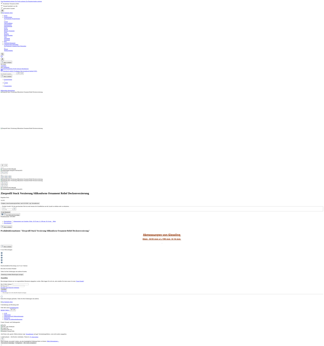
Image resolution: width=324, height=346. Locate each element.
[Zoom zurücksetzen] (6, 177)
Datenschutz (7, 315)
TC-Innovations (34, 337)
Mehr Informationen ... (53, 341)
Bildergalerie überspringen (8, 90)
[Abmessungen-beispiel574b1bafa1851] (22, 128)
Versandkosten (29, 334)
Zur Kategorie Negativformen (12, 18)
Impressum (7, 318)
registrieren (6, 67)
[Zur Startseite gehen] (7, 13)
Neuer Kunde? (80, 281)
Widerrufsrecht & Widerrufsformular (13, 316)
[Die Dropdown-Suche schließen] (22, 73)
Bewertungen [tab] (8, 223)
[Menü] (2, 10)
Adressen (19, 68)
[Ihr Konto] (2, 59)
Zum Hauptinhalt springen (8, 1)
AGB (5, 313)
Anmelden (3, 65)
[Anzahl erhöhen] (14, 209)
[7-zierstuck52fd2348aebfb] (22, 92)
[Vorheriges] (2, 165)
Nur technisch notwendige (7, 343)
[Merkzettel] (2, 57)
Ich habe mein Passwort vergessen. (10, 287)
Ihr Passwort (4, 286)
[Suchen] (2, 54)
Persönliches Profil (11, 68)
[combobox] (8, 74)
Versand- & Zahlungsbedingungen (13, 319)
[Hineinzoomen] (9, 177)
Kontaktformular (14, 307)
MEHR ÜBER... (5, 310)
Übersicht (3, 68)
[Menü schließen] (4, 20)
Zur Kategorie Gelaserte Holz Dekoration (15, 46)
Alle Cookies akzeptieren (30, 343)
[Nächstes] (6, 165)
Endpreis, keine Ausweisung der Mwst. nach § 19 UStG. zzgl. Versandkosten (20, 203)
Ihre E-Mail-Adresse (7, 284)
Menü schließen (7, 62)
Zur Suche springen (20, 1)
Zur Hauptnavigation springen (34, 1)
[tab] (30, 221)
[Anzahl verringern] (3, 209)
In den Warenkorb (5, 212)
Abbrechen (4, 291)
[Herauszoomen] (2, 177)
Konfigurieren (19, 343)
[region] (162, 140)
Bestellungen (25, 68)
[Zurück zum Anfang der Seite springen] (2, 339)
